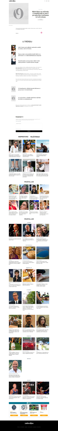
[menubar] (47, 1)
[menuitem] (47, 1)
